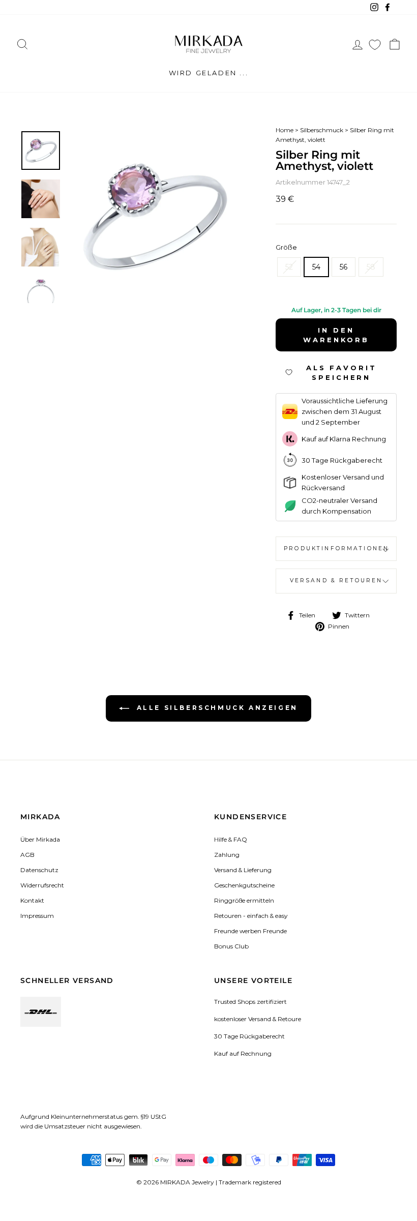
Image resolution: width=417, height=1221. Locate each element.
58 (371, 267)
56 (343, 267)
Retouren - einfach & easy (250, 915)
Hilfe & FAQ (230, 839)
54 (316, 267)
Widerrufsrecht (42, 885)
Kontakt (32, 900)
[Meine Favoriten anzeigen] (374, 44)
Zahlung (227, 854)
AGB (27, 854)
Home (284, 130)
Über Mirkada (40, 839)
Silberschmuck (321, 130)
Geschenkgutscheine (244, 885)
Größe (286, 247)
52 (289, 267)
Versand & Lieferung (243, 870)
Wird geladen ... (209, 73)
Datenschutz (39, 870)
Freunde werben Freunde (250, 931)
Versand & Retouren (336, 580)
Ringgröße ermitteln (244, 900)
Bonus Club (231, 946)
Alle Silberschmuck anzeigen (215, 707)
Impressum (37, 915)
